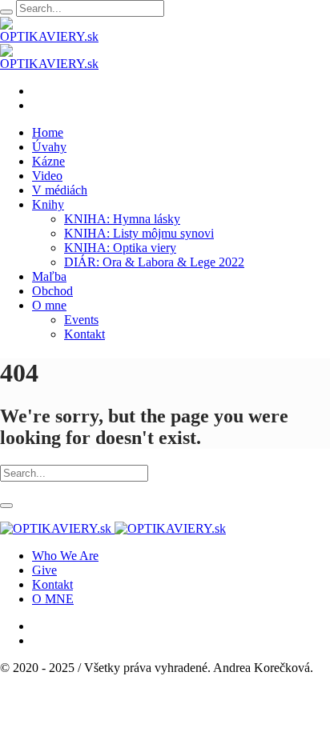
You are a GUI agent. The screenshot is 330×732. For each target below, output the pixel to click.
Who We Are (65, 555)
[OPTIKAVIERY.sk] (113, 528)
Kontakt (52, 584)
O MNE (53, 599)
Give (44, 570)
